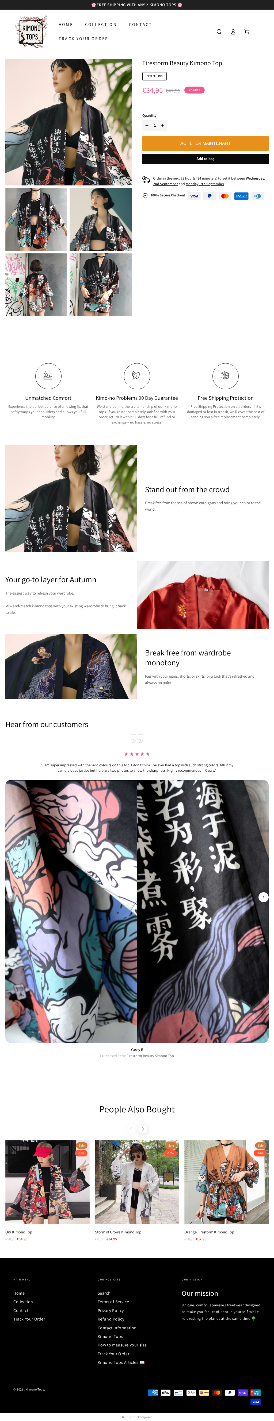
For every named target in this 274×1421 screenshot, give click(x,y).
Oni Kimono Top (18, 1231)
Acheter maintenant (205, 143)
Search (104, 1293)
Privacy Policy (111, 1310)
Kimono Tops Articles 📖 (121, 1362)
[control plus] (163, 125)
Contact (20, 1310)
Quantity (149, 115)
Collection (23, 1301)
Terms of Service (113, 1301)
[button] (219, 32)
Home (19, 1293)
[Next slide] (263, 897)
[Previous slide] (10, 897)
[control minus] (146, 125)
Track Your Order (29, 1319)
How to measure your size (122, 1345)
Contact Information (117, 1328)
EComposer (144, 1417)
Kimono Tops (110, 1336)
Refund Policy (111, 1319)
